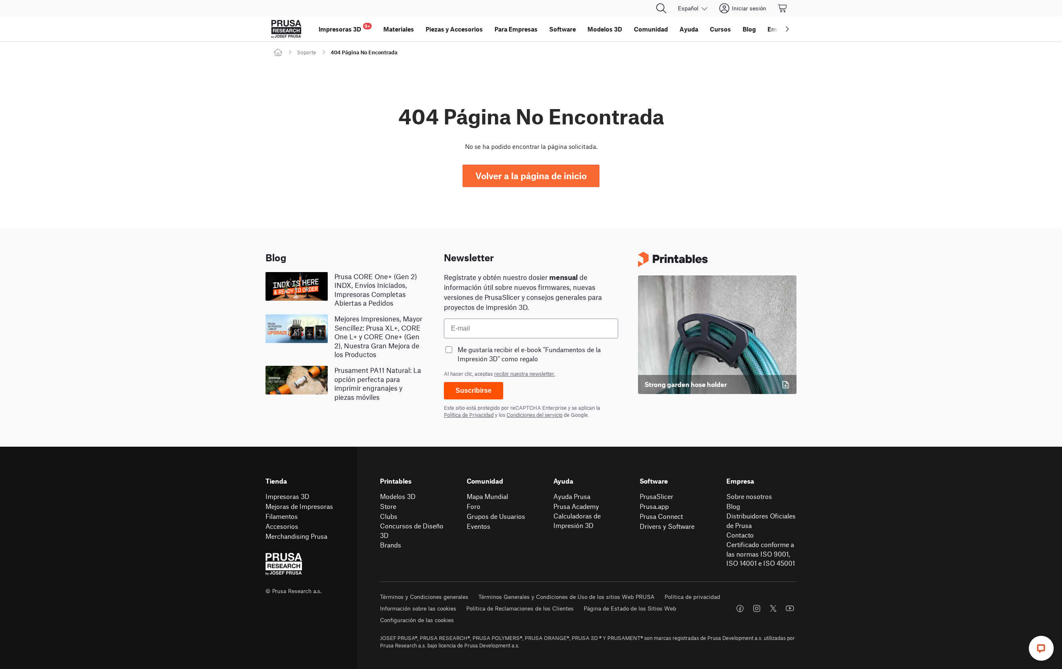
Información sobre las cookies (418, 608)
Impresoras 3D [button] (344, 28)
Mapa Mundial (487, 496)
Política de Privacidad (469, 414)
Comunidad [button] (651, 29)
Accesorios (282, 526)
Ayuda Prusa (571, 496)
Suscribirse (473, 390)
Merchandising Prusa (296, 536)
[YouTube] (789, 608)
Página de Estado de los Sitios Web (630, 608)
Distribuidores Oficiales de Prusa (761, 520)
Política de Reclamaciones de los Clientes (520, 608)
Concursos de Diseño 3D (411, 530)
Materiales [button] (398, 29)
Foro (473, 506)
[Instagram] (756, 608)
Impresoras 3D (287, 496)
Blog (733, 506)
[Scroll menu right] (787, 29)
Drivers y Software (667, 526)
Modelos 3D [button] (604, 29)
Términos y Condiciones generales (424, 596)
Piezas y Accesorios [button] (454, 29)
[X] (773, 608)
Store (388, 506)
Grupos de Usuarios (496, 516)
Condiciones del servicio (535, 414)
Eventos (478, 526)
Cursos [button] (720, 29)
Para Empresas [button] (516, 29)
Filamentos (282, 516)
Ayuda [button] (689, 29)
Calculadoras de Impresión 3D (577, 520)
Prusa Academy (576, 506)
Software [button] (562, 29)
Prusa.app (654, 506)
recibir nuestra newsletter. (524, 373)
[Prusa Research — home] (286, 29)
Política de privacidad (692, 596)
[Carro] (783, 8)
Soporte (306, 52)
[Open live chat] (1041, 648)
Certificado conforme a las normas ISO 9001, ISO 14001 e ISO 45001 (760, 553)
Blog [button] (749, 29)
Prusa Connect (661, 516)
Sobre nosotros (749, 496)
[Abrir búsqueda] (661, 8)
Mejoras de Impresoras (299, 506)
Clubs (388, 516)
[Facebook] (740, 608)
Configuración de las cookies (417, 619)
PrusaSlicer (656, 496)
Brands (390, 545)
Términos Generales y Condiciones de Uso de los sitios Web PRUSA (566, 596)
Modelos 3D (398, 496)
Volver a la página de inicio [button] (531, 175)
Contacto (740, 535)
